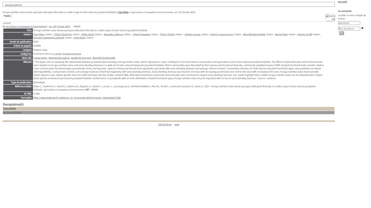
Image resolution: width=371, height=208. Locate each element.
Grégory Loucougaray (221, 34)
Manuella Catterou (113, 34)
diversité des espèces (59, 58)
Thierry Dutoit (167, 34)
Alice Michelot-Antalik (254, 34)
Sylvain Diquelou (141, 34)
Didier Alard (88, 34)
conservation (40, 58)
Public (7, 16)
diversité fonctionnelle (103, 58)
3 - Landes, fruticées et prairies (66, 53)
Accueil (342, 2)
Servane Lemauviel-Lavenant (49, 37)
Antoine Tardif (304, 34)
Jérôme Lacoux (192, 34)
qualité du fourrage (81, 58)
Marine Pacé (281, 34)
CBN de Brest (165, 124)
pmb (176, 124)
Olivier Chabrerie (63, 34)
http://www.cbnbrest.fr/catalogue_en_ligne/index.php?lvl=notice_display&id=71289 (77, 97)
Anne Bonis (79, 37)
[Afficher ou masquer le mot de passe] (362, 28)
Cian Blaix (123, 12)
